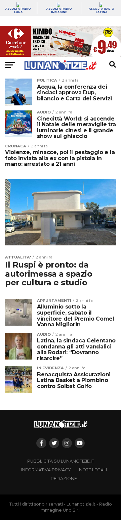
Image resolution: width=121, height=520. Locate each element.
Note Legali (93, 469)
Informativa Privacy (46, 469)
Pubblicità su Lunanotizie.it (60, 461)
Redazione (64, 478)
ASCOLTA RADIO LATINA (101, 10)
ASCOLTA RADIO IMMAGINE (59, 10)
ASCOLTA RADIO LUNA (18, 10)
